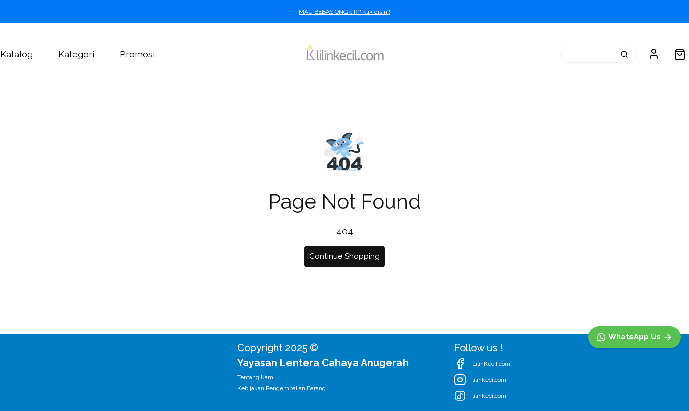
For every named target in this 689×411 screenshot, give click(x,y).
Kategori (76, 54)
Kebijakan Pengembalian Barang (281, 388)
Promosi (137, 54)
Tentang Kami (256, 377)
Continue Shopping (344, 256)
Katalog (16, 54)
